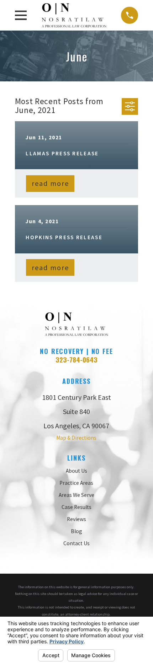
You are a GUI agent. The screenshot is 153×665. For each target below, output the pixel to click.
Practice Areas (76, 482)
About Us (76, 470)
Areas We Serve (76, 495)
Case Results (76, 507)
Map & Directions (76, 437)
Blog (76, 531)
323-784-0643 (76, 359)
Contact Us (76, 543)
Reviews (76, 519)
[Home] (74, 15)
